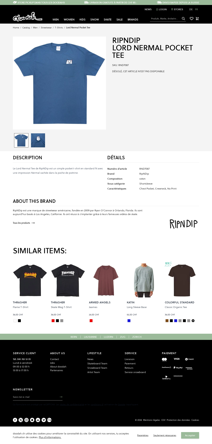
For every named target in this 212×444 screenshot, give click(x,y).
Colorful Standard (179, 302)
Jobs (52, 363)
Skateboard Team (97, 363)
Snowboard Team (97, 367)
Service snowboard (135, 372)
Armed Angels (100, 302)
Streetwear (46, 27)
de (191, 9)
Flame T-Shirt (20, 307)
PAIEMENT (169, 353)
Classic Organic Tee (176, 307)
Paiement (130, 363)
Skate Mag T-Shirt (61, 307)
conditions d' (97, 404)
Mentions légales (151, 420)
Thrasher (20, 302)
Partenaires (56, 370)
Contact (54, 359)
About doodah (58, 366)
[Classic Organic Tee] (193, 320)
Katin (131, 302)
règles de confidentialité (72, 404)
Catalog (26, 27)
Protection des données (178, 420)
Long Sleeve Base (137, 307)
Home (16, 27)
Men (35, 27)
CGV (163, 420)
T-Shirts (59, 27)
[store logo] (27, 17)
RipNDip (126, 40)
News (148, 9)
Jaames (93, 307)
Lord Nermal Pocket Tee (78, 27)
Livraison (130, 359)
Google (121, 404)
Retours (129, 367)
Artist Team (93, 372)
